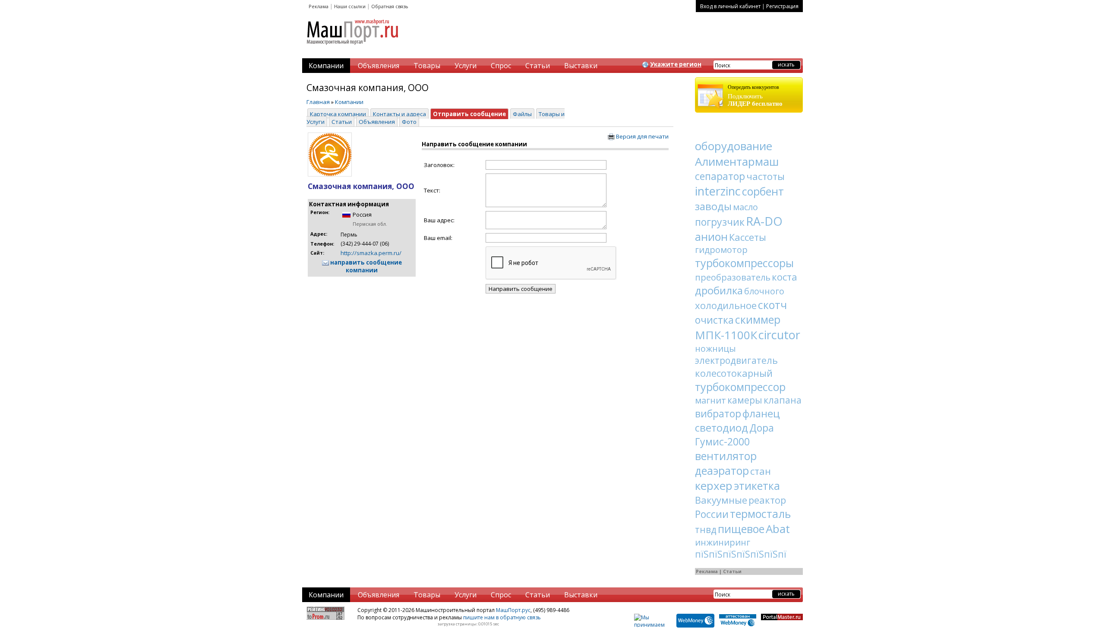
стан (760, 470)
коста (784, 276)
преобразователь (732, 277)
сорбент (763, 191)
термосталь (760, 513)
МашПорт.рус (513, 610)
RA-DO (764, 221)
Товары (427, 65)
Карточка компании (338, 114)
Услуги (466, 65)
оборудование (733, 146)
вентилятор (726, 455)
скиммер (757, 319)
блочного (764, 291)
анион (711, 236)
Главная (318, 102)
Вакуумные (721, 499)
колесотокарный (734, 372)
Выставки (580, 65)
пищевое (741, 528)
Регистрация (782, 6)
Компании (326, 65)
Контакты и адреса (399, 114)
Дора (761, 428)
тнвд (706, 530)
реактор (767, 499)
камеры (744, 400)
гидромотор (721, 250)
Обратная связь (389, 6)
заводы (713, 206)
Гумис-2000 (722, 441)
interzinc (718, 191)
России (712, 514)
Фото (409, 122)
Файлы (522, 114)
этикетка (757, 485)
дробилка (719, 290)
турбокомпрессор (740, 386)
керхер (713, 485)
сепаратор (720, 176)
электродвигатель (736, 360)
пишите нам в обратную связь (502, 617)
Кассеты (747, 236)
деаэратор (722, 470)
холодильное (726, 305)
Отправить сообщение (469, 114)
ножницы (715, 348)
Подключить (755, 95)
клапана (783, 400)
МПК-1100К (726, 335)
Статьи (537, 65)
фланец (761, 413)
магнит (710, 400)
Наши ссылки (350, 6)
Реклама (318, 6)
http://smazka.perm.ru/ (371, 253)
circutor (779, 335)
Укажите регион (675, 64)
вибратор (718, 413)
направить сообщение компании (365, 266)
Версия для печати (642, 136)
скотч (772, 304)
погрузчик (720, 222)
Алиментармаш (737, 161)
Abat (778, 528)
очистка (714, 320)
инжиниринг (722, 542)
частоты (765, 176)
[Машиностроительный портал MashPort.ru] (353, 48)
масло (745, 207)
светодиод (721, 427)
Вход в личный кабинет (730, 6)
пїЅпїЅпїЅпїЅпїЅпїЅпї (740, 554)
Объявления (378, 65)
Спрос (501, 65)
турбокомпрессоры (744, 263)
